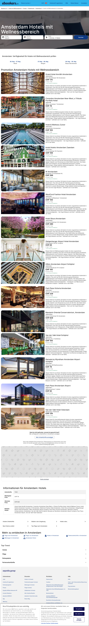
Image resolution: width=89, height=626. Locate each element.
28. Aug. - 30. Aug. (70, 61)
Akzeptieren (79, 609)
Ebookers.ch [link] (4, 8)
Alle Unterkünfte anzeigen (44, 437)
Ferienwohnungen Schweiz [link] (31, 582)
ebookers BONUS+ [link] (7, 596)
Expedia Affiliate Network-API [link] (10, 590)
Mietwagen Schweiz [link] (30, 584)
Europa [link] (25, 8)
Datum (7, 38)
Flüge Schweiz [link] (28, 587)
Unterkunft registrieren (56, 3)
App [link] (4, 598)
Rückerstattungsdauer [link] (73, 589)
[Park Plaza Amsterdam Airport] (44, 395)
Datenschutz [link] (49, 579)
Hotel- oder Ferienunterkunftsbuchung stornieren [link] (77, 582)
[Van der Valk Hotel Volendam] (44, 418)
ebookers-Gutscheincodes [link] (31, 596)
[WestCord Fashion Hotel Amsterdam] (44, 203)
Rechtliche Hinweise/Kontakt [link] (53, 600)
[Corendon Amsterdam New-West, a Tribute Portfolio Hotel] (44, 109)
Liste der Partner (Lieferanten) (49, 623)
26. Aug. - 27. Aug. (15, 61)
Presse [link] (4, 587)
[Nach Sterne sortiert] (16, 526)
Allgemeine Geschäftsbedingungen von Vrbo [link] (55, 589)
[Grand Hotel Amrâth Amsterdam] (44, 83)
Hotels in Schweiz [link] (29, 579)
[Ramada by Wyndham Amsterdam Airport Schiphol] (44, 370)
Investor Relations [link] (7, 593)
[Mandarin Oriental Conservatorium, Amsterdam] (44, 321)
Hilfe (66, 3)
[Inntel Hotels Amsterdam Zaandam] (44, 157)
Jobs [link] (4, 579)
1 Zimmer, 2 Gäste (54, 38)
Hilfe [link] (69, 579)
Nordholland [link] (39, 8)
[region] (44, 614)
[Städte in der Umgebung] (44, 521)
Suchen (80, 37)
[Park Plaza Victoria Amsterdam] (44, 297)
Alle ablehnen (79, 614)
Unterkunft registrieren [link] (8, 582)
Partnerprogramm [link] (7, 584)
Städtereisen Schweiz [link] (30, 590)
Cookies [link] (48, 582)
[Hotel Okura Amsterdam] (44, 227)
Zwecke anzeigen (79, 619)
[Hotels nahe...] (73, 521)
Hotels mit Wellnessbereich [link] (15, 8)
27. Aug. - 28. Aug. (43, 61)
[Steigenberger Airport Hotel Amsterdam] (44, 250)
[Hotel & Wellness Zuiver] (44, 133)
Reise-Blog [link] (27, 598)
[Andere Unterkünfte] (16, 521)
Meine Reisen (74, 3)
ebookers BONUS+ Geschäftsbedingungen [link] (52, 596)
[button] (44, 550)
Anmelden (84, 3)
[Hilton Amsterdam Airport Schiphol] (44, 273)
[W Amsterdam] (44, 180)
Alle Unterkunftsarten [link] (30, 593)
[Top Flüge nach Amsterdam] (44, 526)
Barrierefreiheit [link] (49, 593)
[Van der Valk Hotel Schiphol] (44, 344)
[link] (12, 536)
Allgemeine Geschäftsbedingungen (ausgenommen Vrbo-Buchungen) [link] (54, 585)
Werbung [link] (5, 601)
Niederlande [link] (31, 8)
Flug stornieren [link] (71, 586)
